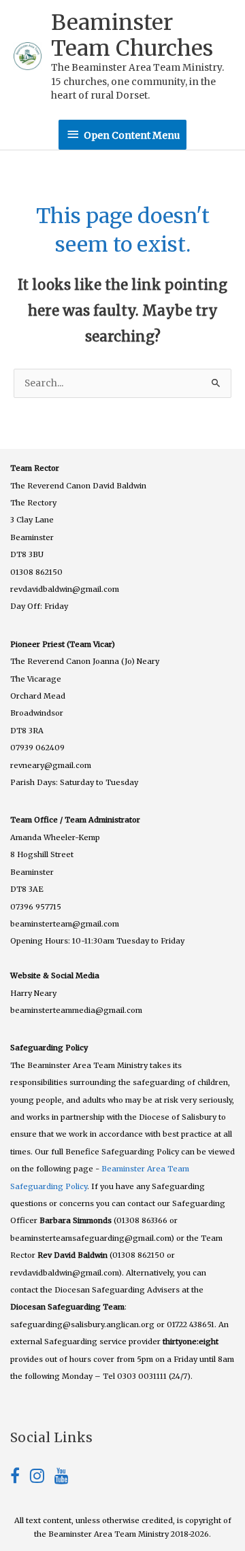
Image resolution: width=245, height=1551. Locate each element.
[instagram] (42, 1478)
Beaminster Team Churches (132, 35)
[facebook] (20, 1478)
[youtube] (61, 1478)
